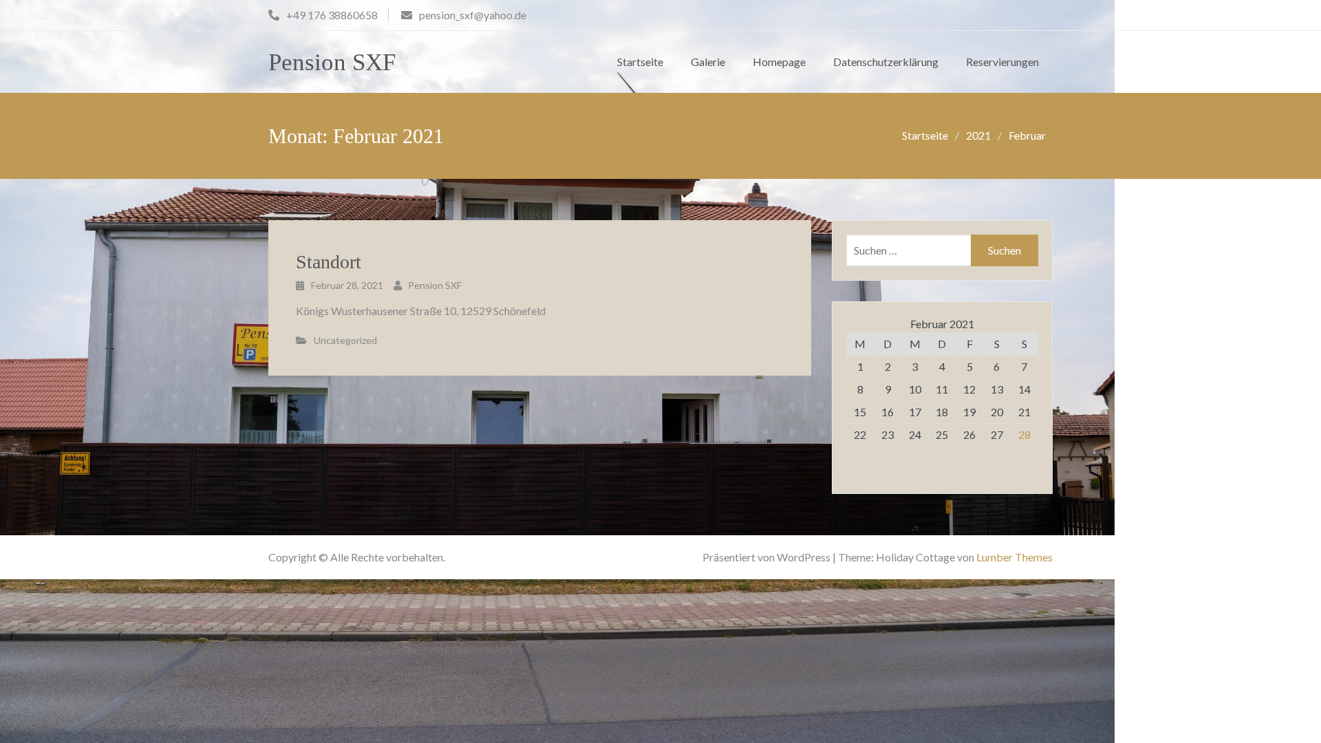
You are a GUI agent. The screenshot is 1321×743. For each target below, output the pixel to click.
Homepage (779, 61)
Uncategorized (345, 340)
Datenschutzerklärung (885, 61)
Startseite (640, 61)
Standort (328, 261)
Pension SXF (332, 62)
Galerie (708, 61)
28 (1024, 434)
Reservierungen (1002, 61)
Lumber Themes (1014, 556)
